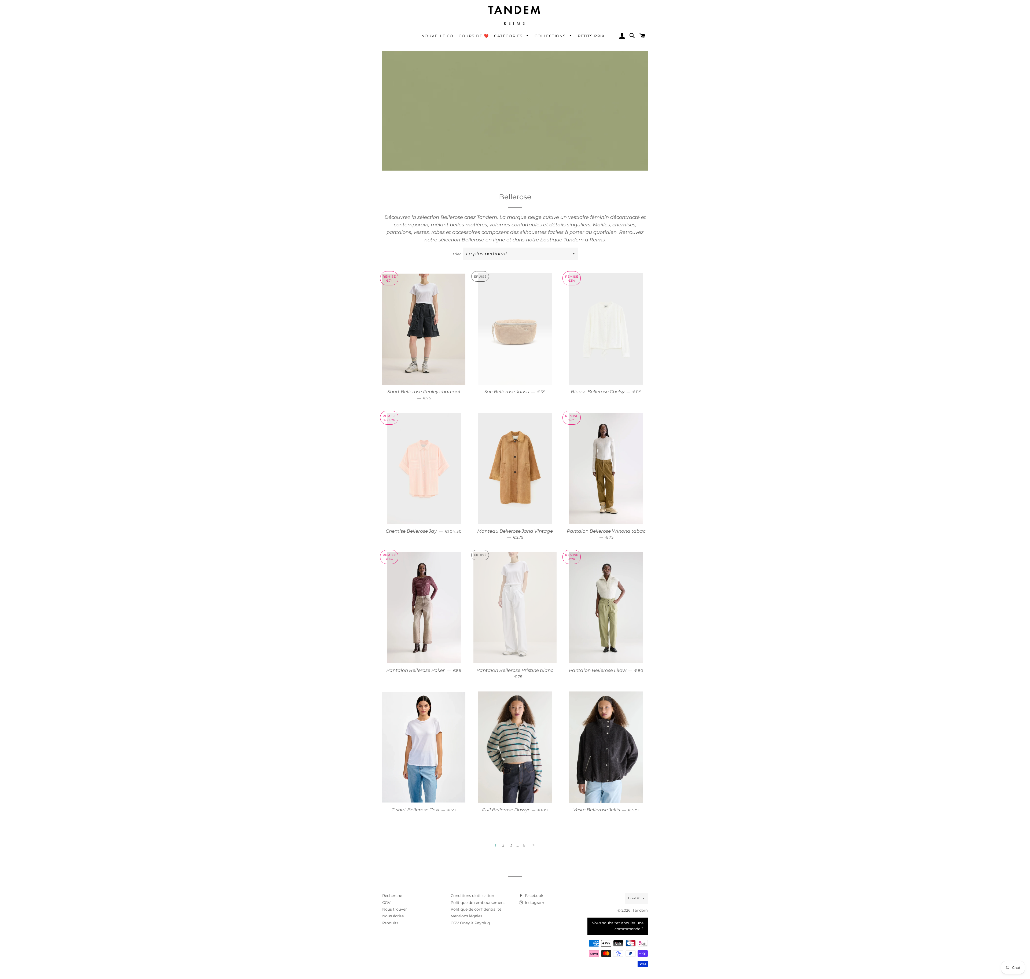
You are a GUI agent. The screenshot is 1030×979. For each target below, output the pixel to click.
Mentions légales (466, 916)
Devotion (500, 59)
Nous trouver (394, 909)
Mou (390, 241)
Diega (497, 67)
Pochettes (605, 97)
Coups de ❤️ (474, 36)
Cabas (601, 67)
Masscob (395, 218)
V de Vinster (503, 271)
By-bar (445, 120)
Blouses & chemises (405, 163)
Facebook (533, 895)
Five (599, 59)
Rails (600, 187)
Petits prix (591, 36)
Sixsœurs (395, 324)
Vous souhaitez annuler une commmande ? (617, 926)
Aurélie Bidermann (405, 97)
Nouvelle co (437, 36)
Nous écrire (393, 916)
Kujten (550, 142)
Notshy (446, 195)
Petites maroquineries (610, 107)
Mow (391, 248)
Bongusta (448, 112)
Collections (551, 36)
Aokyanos (396, 82)
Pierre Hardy (556, 195)
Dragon (498, 74)
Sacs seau (605, 89)
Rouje (601, 202)
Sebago (394, 293)
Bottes (497, 97)
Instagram (534, 902)
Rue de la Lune (610, 210)
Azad (391, 105)
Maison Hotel (399, 210)
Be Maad (448, 74)
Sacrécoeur (397, 271)
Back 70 (447, 59)
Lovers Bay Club (611, 165)
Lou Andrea (607, 150)
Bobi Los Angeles (456, 97)
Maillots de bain (559, 67)
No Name (448, 187)
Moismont (396, 225)
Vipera (497, 293)
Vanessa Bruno (506, 278)
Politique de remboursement (478, 902)
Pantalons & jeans (404, 148)
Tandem (640, 910)
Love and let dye (611, 157)
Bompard (448, 105)
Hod (443, 150)
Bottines (499, 89)
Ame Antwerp (400, 59)
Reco (600, 195)
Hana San (449, 142)
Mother (393, 233)
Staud (392, 331)
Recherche (392, 895)
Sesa (391, 308)
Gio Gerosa (397, 142)
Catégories (509, 36)
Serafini (394, 301)
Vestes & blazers (402, 178)
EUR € (634, 898)
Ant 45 (392, 67)
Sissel (391, 316)
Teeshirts (395, 170)
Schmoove (396, 286)
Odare (497, 187)
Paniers (603, 74)
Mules (497, 82)
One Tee (499, 195)
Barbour (447, 67)
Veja (495, 286)
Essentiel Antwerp (561, 59)
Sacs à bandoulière (614, 117)
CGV (386, 902)
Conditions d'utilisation (472, 895)
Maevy (392, 195)
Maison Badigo (401, 202)
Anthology (396, 74)
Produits (390, 923)
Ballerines (501, 105)
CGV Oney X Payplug (470, 923)
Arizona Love (399, 89)
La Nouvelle (607, 142)
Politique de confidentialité (476, 909)
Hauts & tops (399, 155)
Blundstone (450, 89)
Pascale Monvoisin (561, 187)
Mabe (392, 187)
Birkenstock (450, 82)
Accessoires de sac (613, 125)
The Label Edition (456, 271)
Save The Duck (401, 278)
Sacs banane (608, 82)
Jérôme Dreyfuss (507, 142)
